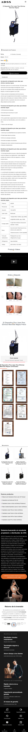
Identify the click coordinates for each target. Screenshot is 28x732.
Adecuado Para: (4, 68)
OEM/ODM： (3, 63)
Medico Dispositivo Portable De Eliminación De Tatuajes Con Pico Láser (20, 463)
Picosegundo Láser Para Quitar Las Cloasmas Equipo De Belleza (7, 483)
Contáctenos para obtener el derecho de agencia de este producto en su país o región (14, 576)
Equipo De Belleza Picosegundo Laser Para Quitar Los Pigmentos (21, 483)
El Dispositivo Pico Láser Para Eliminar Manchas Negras (7, 463)
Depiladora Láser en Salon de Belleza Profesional (13, 503)
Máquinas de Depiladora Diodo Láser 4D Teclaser (13, 497)
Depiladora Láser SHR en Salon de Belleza (12, 516)
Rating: (2, 54)
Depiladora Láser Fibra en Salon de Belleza (12, 510)
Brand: (2, 60)
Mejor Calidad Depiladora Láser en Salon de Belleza (14, 506)
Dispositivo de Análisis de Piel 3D (10, 500)
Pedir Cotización (15, 73)
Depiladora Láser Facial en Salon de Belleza (12, 513)
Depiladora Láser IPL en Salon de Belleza (12, 519)
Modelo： (3, 57)
